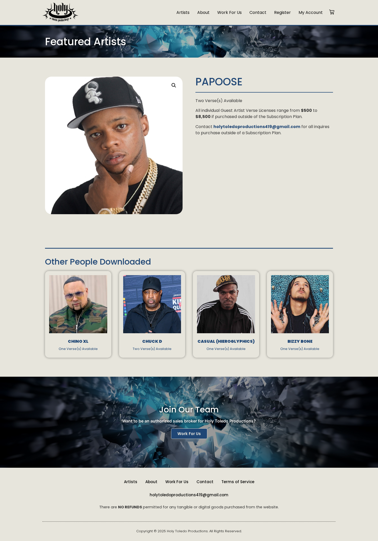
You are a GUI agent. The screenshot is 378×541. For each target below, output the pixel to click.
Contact (257, 12)
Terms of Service (237, 481)
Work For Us (229, 12)
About (203, 12)
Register (282, 12)
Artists (183, 12)
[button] (173, 85)
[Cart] (332, 12)
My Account (311, 12)
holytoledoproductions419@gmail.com (189, 495)
